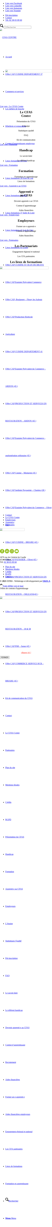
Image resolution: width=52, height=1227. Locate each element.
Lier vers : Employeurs (9, 215)
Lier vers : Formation (9, 165)
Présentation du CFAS (14, 837)
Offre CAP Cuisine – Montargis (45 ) (21, 473)
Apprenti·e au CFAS (14, 889)
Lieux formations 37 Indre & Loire (20, 213)
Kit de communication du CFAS (19, 698)
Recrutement (10, 1062)
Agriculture (10, 334)
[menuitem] (28, 15)
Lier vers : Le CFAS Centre (11, 106)
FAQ (7, 975)
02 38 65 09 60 (10, 562)
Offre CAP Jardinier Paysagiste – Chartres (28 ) (25, 490)
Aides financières (12, 1079)
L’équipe (9, 923)
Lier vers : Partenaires (9, 240)
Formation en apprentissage (16, 1183)
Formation (9, 871)
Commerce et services (14, 91)
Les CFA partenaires (14, 1149)
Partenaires (10, 750)
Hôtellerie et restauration (15, 126)
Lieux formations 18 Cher (16, 161)
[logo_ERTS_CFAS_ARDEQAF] (8, 37)
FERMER (4, 657)
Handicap (9, 854)
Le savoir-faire (11, 993)
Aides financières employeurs (17, 1114)
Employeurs (10, 906)
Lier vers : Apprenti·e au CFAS (13, 186)
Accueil (8, 57)
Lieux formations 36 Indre (16, 195)
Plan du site (10, 767)
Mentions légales (12, 785)
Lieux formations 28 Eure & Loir (19, 178)
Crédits (8, 802)
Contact (8, 18)
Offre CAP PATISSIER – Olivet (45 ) (21, 559)
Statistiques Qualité (13, 941)
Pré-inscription (11, 15)
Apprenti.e (9, 522)
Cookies (8, 576)
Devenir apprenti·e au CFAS (17, 1027)
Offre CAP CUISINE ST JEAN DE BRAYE (24, 265)
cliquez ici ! (26, 652)
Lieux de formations (13, 1166)
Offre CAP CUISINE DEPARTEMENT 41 (24, 351)
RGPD (8, 819)
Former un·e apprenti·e (15, 1097)
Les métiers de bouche (14, 109)
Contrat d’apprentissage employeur (20, 143)
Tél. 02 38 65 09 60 (13, 20)
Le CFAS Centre (12, 733)
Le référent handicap (14, 1010)
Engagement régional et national (18, 1131)
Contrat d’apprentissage (15, 1045)
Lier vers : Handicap (8, 144)
